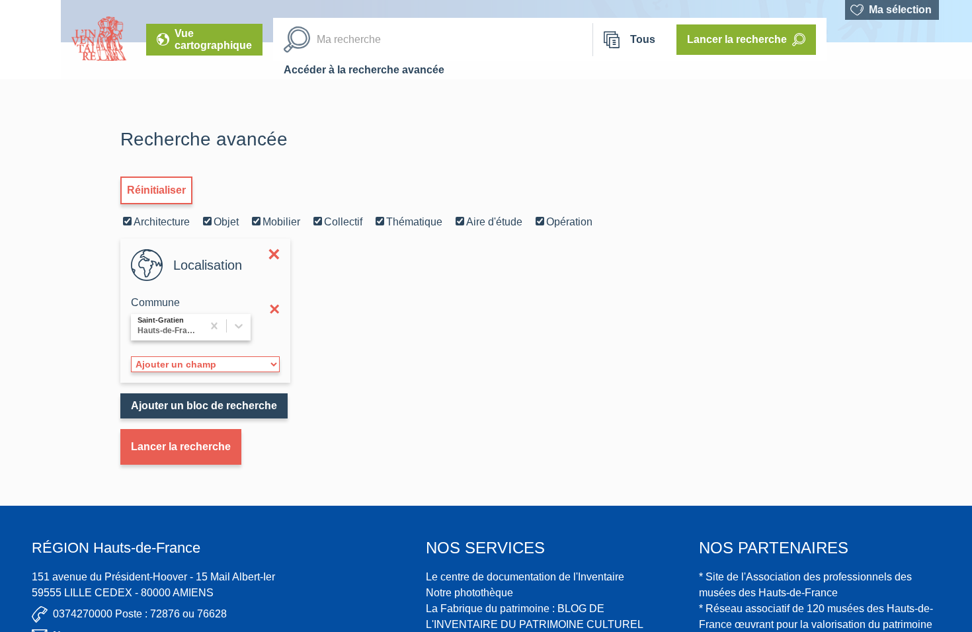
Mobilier (281, 221)
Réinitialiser (156, 190)
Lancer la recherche (181, 446)
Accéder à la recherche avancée (364, 69)
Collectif (343, 221)
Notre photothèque (469, 592)
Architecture (162, 221)
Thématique (414, 221)
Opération (569, 221)
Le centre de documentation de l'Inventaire (525, 576)
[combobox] (139, 327)
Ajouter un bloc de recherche (204, 405)
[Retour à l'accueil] (30, 39)
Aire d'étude (494, 221)
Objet (226, 221)
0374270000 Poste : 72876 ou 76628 (140, 613)
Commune (155, 302)
